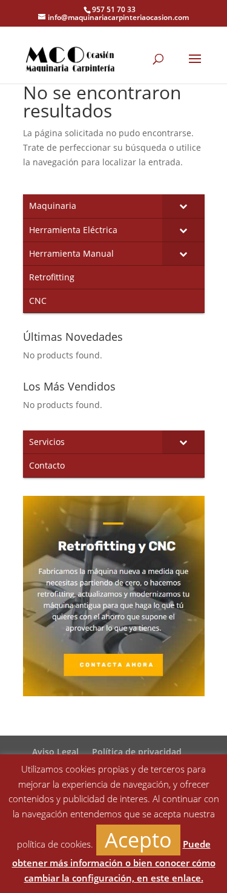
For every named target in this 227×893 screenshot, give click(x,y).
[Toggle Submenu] (183, 205)
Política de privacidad (137, 751)
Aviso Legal (55, 751)
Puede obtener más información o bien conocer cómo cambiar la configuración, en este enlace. (113, 861)
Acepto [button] (138, 840)
